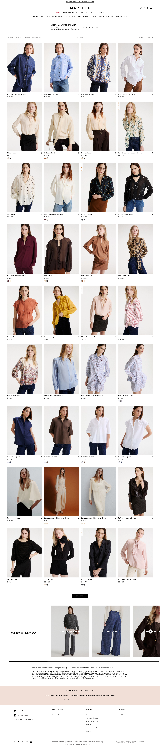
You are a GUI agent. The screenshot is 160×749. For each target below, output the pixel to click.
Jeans (79, 16)
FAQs (87, 714)
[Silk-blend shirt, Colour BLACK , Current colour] (47, 585)
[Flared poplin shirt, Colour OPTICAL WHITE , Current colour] (82, 462)
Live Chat (121, 714)
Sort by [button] (141, 37)
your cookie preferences (90, 741)
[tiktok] (27, 742)
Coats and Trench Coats (53, 16)
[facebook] (18, 742)
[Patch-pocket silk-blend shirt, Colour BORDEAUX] (45, 219)
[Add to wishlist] (41, 95)
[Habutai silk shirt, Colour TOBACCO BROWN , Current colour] (82, 281)
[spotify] (23, 742)
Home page (10, 37)
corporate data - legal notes (73, 744)
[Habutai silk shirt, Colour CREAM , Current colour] (47, 158)
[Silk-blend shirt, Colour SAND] (45, 585)
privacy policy (70, 741)
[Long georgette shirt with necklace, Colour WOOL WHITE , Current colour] (82, 523)
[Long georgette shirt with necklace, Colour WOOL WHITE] (45, 523)
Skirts (73, 16)
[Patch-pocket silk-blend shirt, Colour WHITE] (10, 281)
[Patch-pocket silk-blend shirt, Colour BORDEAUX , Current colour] (8, 281)
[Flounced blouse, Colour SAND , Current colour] (82, 158)
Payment (88, 724)
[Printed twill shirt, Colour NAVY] (84, 219)
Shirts (42, 16)
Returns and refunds (92, 721)
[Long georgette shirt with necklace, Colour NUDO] (84, 523)
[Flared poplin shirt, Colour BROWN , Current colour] (47, 462)
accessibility (86, 744)
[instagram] (14, 742)
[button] (149, 37)
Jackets (67, 16)
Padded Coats (104, 16)
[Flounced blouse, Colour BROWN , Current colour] (47, 281)
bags (87, 673)
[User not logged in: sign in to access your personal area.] (144, 8)
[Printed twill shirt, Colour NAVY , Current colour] (82, 219)
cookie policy (78, 741)
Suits (112, 16)
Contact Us (55, 714)
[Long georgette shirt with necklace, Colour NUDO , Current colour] (47, 523)
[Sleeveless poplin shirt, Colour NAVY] (121, 462)
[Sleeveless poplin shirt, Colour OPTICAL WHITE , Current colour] (119, 462)
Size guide (89, 731)
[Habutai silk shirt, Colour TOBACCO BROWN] (45, 158)
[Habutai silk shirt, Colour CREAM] (84, 281)
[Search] (141, 8)
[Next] (150, 631)
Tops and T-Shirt (122, 16)
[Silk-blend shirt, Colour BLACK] (10, 158)
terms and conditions (58, 741)
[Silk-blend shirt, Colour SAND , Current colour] (8, 158)
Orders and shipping (92, 718)
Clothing (18, 37)
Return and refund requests (94, 728)
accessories (96, 673)
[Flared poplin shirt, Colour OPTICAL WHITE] (45, 462)
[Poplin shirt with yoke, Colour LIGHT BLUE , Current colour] (121, 401)
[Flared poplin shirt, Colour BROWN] (84, 462)
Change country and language (23, 719)
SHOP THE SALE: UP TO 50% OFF (80, 2)
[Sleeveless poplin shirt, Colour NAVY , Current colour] (10, 462)
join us (100, 741)
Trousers (94, 16)
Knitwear (86, 16)
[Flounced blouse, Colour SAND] (45, 281)
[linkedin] (31, 742)
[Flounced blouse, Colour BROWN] (84, 158)
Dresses (35, 16)
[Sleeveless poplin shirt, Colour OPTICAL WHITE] (8, 462)
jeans (73, 671)
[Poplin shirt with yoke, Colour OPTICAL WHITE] (119, 401)
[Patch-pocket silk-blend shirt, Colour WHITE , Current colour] (47, 219)
